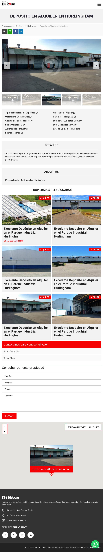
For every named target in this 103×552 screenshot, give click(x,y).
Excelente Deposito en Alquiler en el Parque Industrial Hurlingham (76, 232)
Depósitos (31, 112)
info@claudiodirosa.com (16, 520)
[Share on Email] (4, 31)
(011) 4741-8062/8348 (16, 515)
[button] (96, 65)
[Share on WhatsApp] (10, 31)
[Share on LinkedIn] (21, 31)
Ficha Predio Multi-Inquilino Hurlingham (26, 180)
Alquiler (69, 112)
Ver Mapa (10, 358)
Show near (94, 427)
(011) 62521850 (13, 351)
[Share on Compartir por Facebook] (15, 31)
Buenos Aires (23, 116)
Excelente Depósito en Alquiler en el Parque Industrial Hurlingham (26, 232)
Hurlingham (68, 116)
